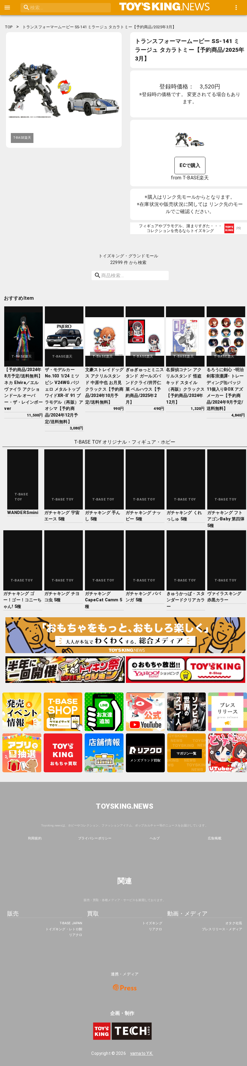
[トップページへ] (164, 7)
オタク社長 (233, 923)
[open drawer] (7, 7)
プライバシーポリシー (95, 838)
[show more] (236, 7)
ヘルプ (155, 838)
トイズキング (152, 923)
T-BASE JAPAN (71, 923)
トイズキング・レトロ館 (63, 929)
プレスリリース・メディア (222, 929)
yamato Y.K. (141, 1053)
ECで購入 (190, 165)
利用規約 (35, 838)
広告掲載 (214, 838)
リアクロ (75, 935)
